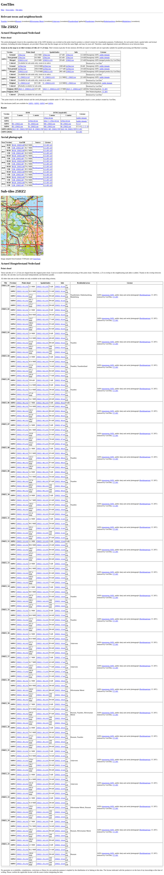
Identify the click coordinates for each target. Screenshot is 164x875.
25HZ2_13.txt (60, 564)
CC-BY (105, 89)
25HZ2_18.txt (60, 681)
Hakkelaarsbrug (109, 21)
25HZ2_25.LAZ (22, 845)
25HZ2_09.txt (60, 472)
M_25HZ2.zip (66, 124)
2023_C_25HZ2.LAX (51, 89)
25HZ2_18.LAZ (22, 681)
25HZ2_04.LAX (42, 357)
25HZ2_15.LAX (42, 611)
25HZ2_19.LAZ (22, 704)
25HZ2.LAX (48, 60)
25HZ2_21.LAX (42, 751)
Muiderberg (127, 21)
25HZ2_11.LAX (42, 519)
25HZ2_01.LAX (42, 287)
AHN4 (50, 103)
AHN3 (42, 103)
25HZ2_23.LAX (42, 798)
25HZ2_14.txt (60, 587)
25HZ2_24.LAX (42, 821)
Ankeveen (56, 21)
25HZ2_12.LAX (42, 541)
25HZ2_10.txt (60, 495)
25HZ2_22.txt (60, 775)
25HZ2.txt (70, 60)
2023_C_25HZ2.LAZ (26, 89)
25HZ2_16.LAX (42, 634)
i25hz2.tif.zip (65, 121)
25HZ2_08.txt (60, 449)
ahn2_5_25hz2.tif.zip (51, 121)
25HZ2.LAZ (23, 60)
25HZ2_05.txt (60, 380)
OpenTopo (36, 259)
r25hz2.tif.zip (33, 121)
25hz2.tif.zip (48, 118)
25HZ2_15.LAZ (22, 611)
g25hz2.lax (47, 66)
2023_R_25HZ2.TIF (36, 129)
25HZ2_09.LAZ (22, 472)
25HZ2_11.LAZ (22, 519)
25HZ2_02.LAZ (22, 310)
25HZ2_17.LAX (42, 657)
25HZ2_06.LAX (42, 403)
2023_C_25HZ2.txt (73, 89)
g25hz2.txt (70, 66)
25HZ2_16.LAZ (22, 634)
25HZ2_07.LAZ (22, 425)
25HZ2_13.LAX (42, 564)
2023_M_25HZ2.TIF (68, 129)
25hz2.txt (69, 55)
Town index (10, 10)
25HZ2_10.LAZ (22, 495)
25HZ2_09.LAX (42, 472)
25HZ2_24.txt (60, 821)
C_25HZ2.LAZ (24, 77)
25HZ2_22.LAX (42, 775)
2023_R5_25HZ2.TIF (20, 129)
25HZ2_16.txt (60, 634)
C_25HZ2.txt (71, 77)
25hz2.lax (46, 55)
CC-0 (79, 124)
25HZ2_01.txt (60, 287)
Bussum (18, 21)
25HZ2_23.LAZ (22, 798)
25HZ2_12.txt (60, 541)
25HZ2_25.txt (60, 845)
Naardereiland (73, 21)
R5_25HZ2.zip (17, 124)
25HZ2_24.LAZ (22, 821)
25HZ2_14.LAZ (22, 587)
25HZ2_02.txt (60, 310)
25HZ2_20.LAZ (22, 728)
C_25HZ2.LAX (49, 77)
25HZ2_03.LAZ (22, 333)
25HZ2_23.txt (60, 798)
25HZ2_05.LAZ (22, 380)
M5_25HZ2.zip (49, 124)
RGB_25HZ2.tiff (18, 145)
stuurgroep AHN (108, 295)
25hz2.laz (21, 55)
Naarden (4, 21)
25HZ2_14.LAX (42, 587)
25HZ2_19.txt (60, 704)
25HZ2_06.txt (60, 403)
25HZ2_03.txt (60, 333)
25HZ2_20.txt (60, 728)
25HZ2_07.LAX (42, 425)
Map (2, 10)
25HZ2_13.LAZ (22, 564)
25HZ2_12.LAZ (22, 541)
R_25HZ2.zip (33, 124)
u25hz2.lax (47, 69)
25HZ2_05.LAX (42, 380)
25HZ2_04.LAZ (22, 357)
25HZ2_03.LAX (42, 333)
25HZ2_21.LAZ (22, 751)
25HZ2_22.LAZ (22, 775)
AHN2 (36, 103)
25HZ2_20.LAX (42, 728)
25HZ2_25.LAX (42, 845)
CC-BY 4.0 (48, 145)
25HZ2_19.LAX (42, 704)
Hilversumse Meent (37, 21)
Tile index (19, 10)
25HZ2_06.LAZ (22, 403)
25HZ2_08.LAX (42, 449)
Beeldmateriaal (38, 146)
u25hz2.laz (22, 69)
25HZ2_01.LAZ (22, 287)
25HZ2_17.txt (60, 657)
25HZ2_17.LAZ (22, 657)
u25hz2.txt (70, 69)
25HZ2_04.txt (60, 357)
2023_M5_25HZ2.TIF (52, 129)
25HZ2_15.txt (60, 611)
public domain (105, 55)
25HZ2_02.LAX (42, 310)
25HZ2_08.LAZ (22, 449)
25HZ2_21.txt (60, 751)
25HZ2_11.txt (60, 519)
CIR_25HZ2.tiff (18, 148)
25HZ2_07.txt (60, 425)
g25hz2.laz (22, 66)
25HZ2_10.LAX (42, 495)
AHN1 (30, 103)
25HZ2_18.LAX (42, 681)
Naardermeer (90, 21)
